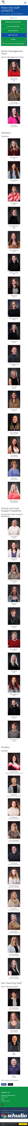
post (11, 1084)
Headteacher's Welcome (13, 22)
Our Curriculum (13, 30)
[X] (2, 1105)
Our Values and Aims (13, 26)
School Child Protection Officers (13, 43)
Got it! (23, 1123)
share (4, 1084)
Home (2, 13)
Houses (13, 39)
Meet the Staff (13, 35)
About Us (8, 13)
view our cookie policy (10, 1124)
